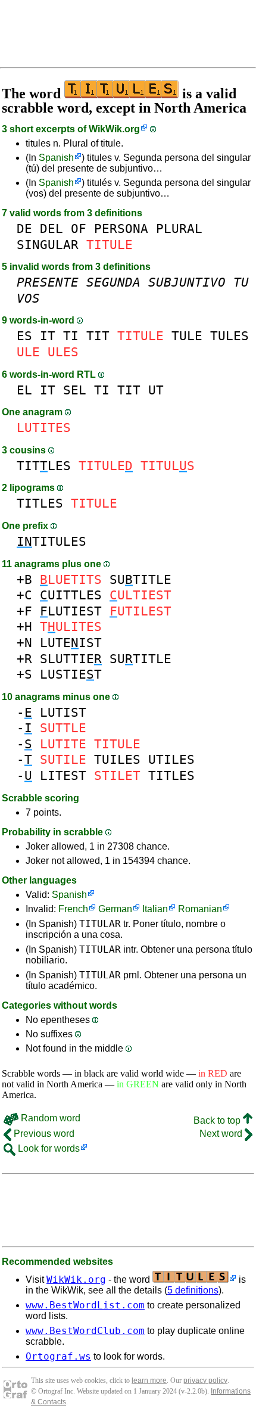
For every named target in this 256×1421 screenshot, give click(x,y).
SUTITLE (140, 579)
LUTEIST (71, 642)
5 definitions (192, 1290)
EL (24, 390)
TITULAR (100, 923)
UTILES (171, 759)
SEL (74, 390)
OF (78, 228)
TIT (98, 335)
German (115, 909)
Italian (155, 909)
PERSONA (121, 228)
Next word (222, 1133)
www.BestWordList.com (85, 1305)
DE (24, 228)
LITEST (63, 775)
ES (24, 335)
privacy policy (205, 1380)
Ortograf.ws (58, 1356)
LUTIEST (71, 611)
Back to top (218, 1120)
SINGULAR (48, 244)
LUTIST (63, 712)
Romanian (200, 909)
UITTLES (71, 594)
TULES (229, 335)
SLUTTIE (71, 658)
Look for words (47, 1148)
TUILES (117, 759)
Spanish (56, 158)
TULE (186, 335)
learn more (149, 1380)
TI (71, 335)
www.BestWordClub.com (85, 1330)
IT (47, 335)
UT (156, 390)
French (73, 909)
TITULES (51, 541)
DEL (51, 228)
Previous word (42, 1133)
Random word (49, 1118)
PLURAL (179, 228)
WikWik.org (114, 129)
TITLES (44, 465)
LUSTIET (71, 674)
